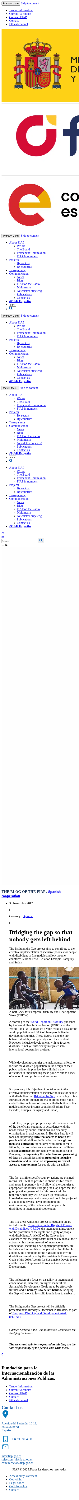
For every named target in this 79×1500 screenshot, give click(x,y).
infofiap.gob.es (11, 1456)
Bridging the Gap (44, 1096)
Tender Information (21, 10)
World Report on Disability (46, 1021)
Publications (24, 294)
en (3, 532)
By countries (24, 266)
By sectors (23, 263)
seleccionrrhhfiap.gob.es (17, 1459)
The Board (23, 249)
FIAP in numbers (27, 256)
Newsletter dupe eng (29, 290)
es (3, 536)
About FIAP (16, 242)
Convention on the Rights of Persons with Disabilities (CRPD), (40, 1226)
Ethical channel (18, 24)
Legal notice (16, 1482)
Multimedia (24, 287)
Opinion (28, 916)
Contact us (23, 297)
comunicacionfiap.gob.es (17, 1463)
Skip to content (30, 3)
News (20, 277)
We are (21, 246)
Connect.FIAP (18, 17)
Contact (14, 20)
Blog (20, 280)
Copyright (15, 1479)
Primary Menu (11, 3)
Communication (19, 273)
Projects (14, 259)
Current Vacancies (20, 13)
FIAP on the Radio (28, 284)
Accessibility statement (23, 1476)
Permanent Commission (31, 252)
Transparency (17, 270)
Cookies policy (18, 1486)
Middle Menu (10, 388)
